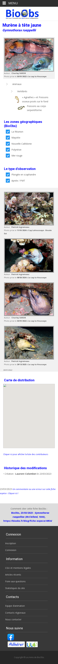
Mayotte (15, 137)
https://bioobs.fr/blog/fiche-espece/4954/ (27, 520)
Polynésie (16, 149)
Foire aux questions (15, 581)
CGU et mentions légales (18, 567)
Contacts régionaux (15, 612)
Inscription (10, 543)
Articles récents (13, 574)
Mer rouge (16, 155)
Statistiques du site (15, 588)
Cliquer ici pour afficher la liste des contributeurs (25, 454)
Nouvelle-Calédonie (21, 143)
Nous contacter (13, 619)
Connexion (10, 550)
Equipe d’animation (15, 605)
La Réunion (17, 131)
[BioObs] (19, 13)
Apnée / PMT (18, 180)
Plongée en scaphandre (23, 174)
